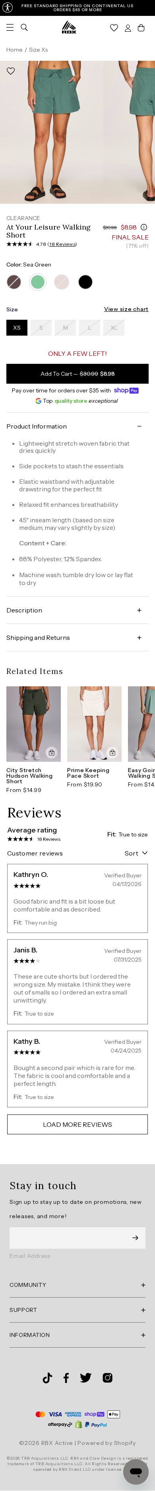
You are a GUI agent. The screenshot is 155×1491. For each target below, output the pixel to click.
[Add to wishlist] (11, 71)
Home (14, 49)
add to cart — (78, 373)
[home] (69, 27)
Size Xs (38, 49)
